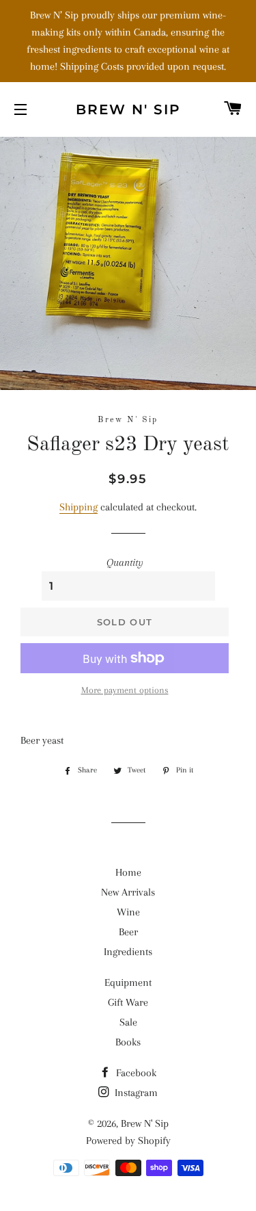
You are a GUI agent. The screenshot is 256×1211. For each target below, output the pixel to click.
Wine (128, 912)
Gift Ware (128, 1002)
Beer (128, 932)
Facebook (134, 1073)
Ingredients (128, 952)
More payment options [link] (125, 690)
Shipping (78, 507)
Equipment (128, 982)
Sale (128, 1022)
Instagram (135, 1092)
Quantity (124, 562)
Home (128, 872)
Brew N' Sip (128, 109)
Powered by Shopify (128, 1140)
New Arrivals (128, 892)
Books (128, 1042)
